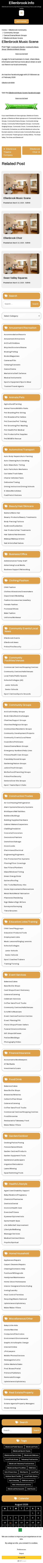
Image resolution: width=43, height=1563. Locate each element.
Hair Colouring (14, 1480)
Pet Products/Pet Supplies (16, 434)
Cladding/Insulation (12, 829)
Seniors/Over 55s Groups (15, 781)
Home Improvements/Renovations (19, 889)
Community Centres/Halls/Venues (18, 671)
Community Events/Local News (17, 737)
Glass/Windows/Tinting (14, 872)
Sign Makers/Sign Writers (15, 902)
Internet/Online (10, 1347)
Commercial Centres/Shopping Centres (21, 667)
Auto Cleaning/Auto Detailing (16, 461)
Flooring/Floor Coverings (15, 863)
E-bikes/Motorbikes (12, 491)
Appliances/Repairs (12, 1260)
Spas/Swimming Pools (13, 1173)
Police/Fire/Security (12, 647)
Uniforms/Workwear (12, 617)
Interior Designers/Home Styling (18, 1286)
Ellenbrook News (11, 642)
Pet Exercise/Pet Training (15, 421)
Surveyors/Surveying (13, 906)
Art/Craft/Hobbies (12, 343)
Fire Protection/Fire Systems (16, 859)
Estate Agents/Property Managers (19, 1403)
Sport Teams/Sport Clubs (15, 785)
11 (10, 1523)
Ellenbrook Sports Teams (21, 1451)
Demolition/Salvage (12, 842)
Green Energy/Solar (12, 876)
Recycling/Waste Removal (15, 1299)
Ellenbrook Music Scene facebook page (24, 93)
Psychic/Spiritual (11, 1242)
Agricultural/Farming (13, 404)
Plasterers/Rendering (13, 898)
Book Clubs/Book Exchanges (16, 716)
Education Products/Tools (15, 933)
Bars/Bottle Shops (12, 986)
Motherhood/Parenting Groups (17, 772)
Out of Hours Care (10, 1472)
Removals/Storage (12, 1377)
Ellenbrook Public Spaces (14, 1447)
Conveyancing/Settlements (16, 1399)
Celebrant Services (12, 999)
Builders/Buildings (12, 816)
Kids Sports (24, 1472)
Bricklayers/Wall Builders (14, 811)
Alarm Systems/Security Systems (18, 807)
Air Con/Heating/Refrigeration (17, 803)
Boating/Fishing (11, 352)
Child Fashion (10, 587)
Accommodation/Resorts (15, 334)
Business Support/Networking (17, 569)
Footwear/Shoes (11, 609)
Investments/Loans (12, 1068)
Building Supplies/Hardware (16, 820)
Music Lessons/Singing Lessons (18, 941)
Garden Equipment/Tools (15, 1156)
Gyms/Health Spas (12, 1221)
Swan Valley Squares (15, 278)
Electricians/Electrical (13, 850)
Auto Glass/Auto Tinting (14, 465)
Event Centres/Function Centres (18, 1016)
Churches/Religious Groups (16, 725)
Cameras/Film (10, 360)
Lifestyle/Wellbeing (12, 1229)
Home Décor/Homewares (15, 1282)
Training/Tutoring (11, 964)
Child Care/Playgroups (14, 928)
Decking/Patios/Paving (14, 1143)
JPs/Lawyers (9, 1351)
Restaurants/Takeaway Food (16, 1121)
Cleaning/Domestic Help (14, 1269)
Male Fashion (9, 613)
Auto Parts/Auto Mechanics (16, 469)
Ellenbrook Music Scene (17, 198)
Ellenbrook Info (21, 3)
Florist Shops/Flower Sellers (16, 1025)
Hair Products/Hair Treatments (17, 530)
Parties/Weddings (12, 1038)
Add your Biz (21, 21)
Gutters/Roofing (11, 880)
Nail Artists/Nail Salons (14, 543)
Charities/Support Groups (15, 720)
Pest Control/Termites (14, 1295)
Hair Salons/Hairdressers (14, 534)
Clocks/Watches (11, 1330)
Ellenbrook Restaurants (16, 1489)
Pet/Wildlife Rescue (12, 439)
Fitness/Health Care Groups (16, 755)
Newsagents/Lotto (12, 1360)
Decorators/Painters (13, 837)
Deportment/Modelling (14, 596)
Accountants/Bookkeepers (15, 1060)
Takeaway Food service (29, 1459)
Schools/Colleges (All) (13, 680)
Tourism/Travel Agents (14, 386)
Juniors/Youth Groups (13, 768)
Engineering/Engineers (14, 855)
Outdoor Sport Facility (13, 1476)
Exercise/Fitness (11, 1212)
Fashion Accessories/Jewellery (17, 600)
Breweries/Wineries (12, 1095)
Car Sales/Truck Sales (13, 474)
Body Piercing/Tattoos (14, 521)
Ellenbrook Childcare (31, 1455)
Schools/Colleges (11, 946)
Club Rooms (31, 1489)
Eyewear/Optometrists (14, 1216)
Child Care (32, 1468)
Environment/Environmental (16, 1338)
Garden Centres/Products (15, 1151)
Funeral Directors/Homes (15, 1029)
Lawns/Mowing (10, 1168)
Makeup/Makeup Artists (14, 539)
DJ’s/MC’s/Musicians (13, 1012)
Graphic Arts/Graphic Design (16, 1343)
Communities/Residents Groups (18, 729)
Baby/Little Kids (11, 1325)
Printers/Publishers (12, 1373)
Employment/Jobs (12, 937)
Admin (27, 203)
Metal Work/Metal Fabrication (16, 893)
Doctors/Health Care (13, 1208)
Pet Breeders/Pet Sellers (15, 417)
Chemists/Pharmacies (13, 1199)
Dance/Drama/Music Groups (16, 746)
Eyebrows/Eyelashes (13, 526)
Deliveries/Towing (12, 482)
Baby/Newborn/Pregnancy (15, 1195)
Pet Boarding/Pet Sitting (15, 413)
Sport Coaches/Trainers (14, 959)
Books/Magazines (11, 356)
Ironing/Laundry (10, 1290)
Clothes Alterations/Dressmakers (18, 591)
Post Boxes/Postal (12, 1368)
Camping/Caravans (12, 365)
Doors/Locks (9, 846)
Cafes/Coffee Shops (13, 1099)
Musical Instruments (12, 378)
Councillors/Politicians (13, 742)
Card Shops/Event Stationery (17, 990)
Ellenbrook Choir (12, 238)
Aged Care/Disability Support (16, 1191)
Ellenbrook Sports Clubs (12, 1455)
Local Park (35, 1472)
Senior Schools (11, 689)
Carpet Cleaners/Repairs (14, 1264)
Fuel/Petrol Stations (13, 495)
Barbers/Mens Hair (12, 513)
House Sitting (10, 1408)
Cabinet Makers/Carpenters (16, 824)
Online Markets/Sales (13, 1364)
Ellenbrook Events (12, 638)
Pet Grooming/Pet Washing (16, 426)
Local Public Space (31, 1476)
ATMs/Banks (9, 1064)
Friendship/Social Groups (15, 759)
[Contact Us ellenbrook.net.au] (21, 110)
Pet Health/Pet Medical (14, 430)
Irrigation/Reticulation (13, 1164)
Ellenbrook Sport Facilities (16, 1468)
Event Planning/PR (12, 1020)
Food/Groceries (11, 1116)
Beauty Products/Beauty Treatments (20, 517)
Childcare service (28, 1480)
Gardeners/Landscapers (14, 1160)
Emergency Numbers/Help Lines (18, 750)
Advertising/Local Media (14, 565)
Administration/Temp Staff (15, 561)
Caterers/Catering (12, 994)
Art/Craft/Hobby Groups (14, 712)
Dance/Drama (10, 369)
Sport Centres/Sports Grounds (17, 694)
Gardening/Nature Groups (15, 763)
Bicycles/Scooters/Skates (15, 347)
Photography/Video (12, 1042)
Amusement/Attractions (14, 339)
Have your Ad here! (21, 54)
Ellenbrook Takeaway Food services (21, 1463)
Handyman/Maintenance (14, 1277)
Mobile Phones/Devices (14, 1356)
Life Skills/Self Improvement (16, 1225)
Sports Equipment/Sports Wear (17, 382)
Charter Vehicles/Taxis (14, 478)
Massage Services (12, 1234)
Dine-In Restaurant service (21, 1485)
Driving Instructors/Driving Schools (19, 486)
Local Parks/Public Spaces (15, 676)
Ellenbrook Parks (32, 1447)
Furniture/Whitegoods (13, 1273)
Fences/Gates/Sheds (13, 1147)
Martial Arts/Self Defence (15, 373)
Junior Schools (11, 685)
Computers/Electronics (14, 1334)
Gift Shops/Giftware (12, 1033)
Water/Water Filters (12, 1125)
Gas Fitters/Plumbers (13, 867)
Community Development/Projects (19, 733)
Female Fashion (11, 604)
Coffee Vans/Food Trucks (15, 1003)
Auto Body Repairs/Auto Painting (18, 456)
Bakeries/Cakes (11, 981)
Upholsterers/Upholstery (15, 1303)
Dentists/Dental (11, 1203)
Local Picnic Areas (11, 1459)
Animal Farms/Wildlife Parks (16, 408)
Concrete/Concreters (13, 833)
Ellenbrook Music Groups (16, 49)
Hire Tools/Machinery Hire (15, 885)
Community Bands (18, 47)
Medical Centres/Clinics (14, 1238)
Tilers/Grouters (10, 911)
